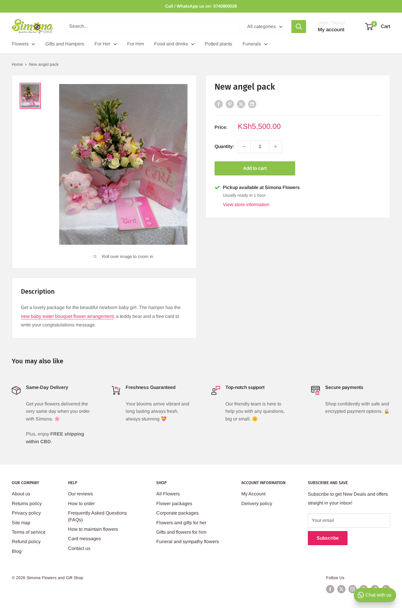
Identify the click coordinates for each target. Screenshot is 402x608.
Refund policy (26, 541)
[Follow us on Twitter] (341, 589)
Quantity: (224, 146)
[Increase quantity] (275, 146)
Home (17, 64)
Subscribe (328, 537)
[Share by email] (252, 103)
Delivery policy (256, 503)
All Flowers (168, 493)
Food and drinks (171, 43)
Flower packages (174, 503)
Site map (21, 522)
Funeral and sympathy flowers (187, 541)
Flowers (20, 43)
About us (21, 493)
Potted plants (218, 43)
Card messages (84, 538)
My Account (253, 493)
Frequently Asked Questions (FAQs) (97, 516)
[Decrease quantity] (244, 146)
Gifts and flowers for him (181, 532)
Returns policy (27, 503)
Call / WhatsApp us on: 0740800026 (201, 6)
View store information (246, 204)
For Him (135, 43)
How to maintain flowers (93, 529)
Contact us (79, 548)
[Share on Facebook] (219, 103)
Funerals (251, 43)
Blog (16, 551)
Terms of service (29, 532)
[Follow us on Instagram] (352, 589)
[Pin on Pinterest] (230, 103)
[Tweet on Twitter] (241, 103)
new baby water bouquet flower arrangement (67, 316)
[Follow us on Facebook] (330, 589)
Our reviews (80, 493)
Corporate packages (177, 512)
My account (331, 29)
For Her (102, 43)
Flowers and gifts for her (181, 522)
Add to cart (255, 168)
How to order (81, 503)
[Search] (298, 26)
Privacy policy (26, 512)
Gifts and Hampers (64, 43)
